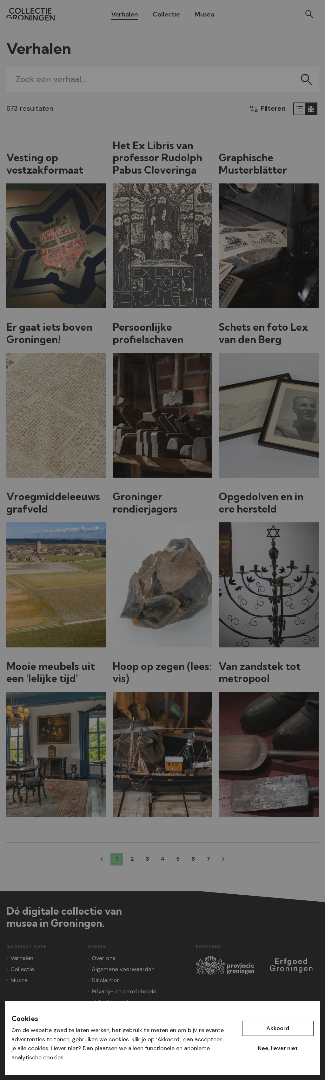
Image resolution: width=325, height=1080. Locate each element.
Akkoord (277, 1028)
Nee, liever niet (278, 1048)
